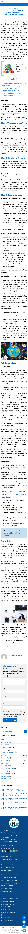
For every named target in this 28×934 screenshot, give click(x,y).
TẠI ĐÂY (7, 535)
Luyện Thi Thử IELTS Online (10, 841)
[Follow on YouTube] (16, 851)
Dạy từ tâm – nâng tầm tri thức (14, 646)
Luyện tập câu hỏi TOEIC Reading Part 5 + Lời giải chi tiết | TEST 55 (16, 799)
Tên (4, 688)
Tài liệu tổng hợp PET (7, 771)
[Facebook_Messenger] (24, 922)
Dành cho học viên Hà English (9, 752)
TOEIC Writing (5, 781)
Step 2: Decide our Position (11, 88)
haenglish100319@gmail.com (10, 839)
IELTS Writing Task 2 (14, 8)
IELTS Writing (4, 763)
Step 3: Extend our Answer (11, 90)
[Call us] (13, 851)
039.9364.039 (6, 837)
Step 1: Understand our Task (11, 87)
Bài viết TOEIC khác (6, 747)
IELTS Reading (5, 758)
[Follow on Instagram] (5, 851)
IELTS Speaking (5, 760)
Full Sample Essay (9, 91)
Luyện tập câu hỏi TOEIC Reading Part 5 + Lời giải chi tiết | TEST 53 (16, 808)
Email (5, 696)
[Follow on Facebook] (2, 851)
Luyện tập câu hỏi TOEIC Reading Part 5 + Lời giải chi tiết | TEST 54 (16, 803)
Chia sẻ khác (4, 750)
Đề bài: (4, 82)
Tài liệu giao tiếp (5, 765)
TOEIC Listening (5, 776)
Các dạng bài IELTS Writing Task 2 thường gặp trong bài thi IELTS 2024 (15, 790)
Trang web (6, 704)
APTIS (2, 739)
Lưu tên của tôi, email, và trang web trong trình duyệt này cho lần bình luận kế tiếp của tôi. (14, 714)
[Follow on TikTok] (8, 851)
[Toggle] (26, 739)
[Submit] (25, 731)
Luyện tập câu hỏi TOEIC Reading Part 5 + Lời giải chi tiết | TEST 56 (16, 794)
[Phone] (24, 926)
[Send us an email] (11, 851)
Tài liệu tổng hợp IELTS (7, 768)
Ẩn (17, 79)
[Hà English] (2, 1)
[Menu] (14, 4)
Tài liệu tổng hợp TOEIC (7, 773)
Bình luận (6, 676)
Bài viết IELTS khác (6, 742)
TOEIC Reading (5, 778)
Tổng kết (4, 96)
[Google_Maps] (24, 930)
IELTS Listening (5, 755)
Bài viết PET (4, 744)
